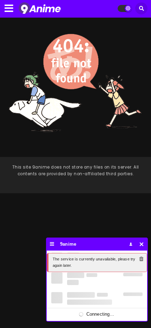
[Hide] (142, 244)
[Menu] (52, 244)
